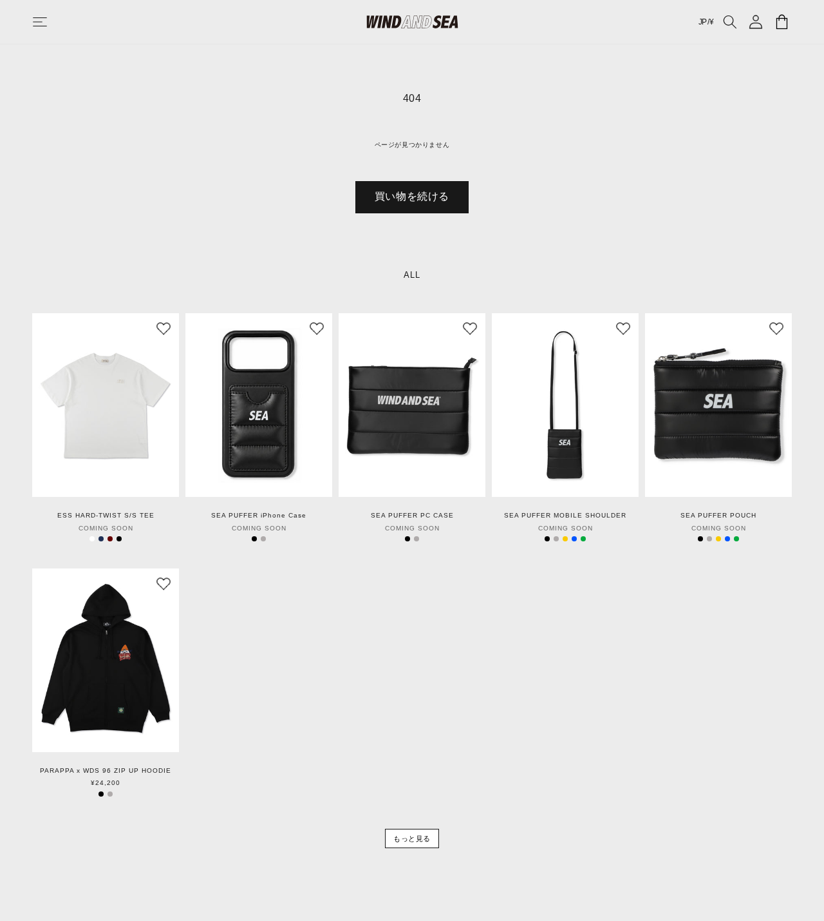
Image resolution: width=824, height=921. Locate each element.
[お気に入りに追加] (163, 328)
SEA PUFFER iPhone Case (258, 515)
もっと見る (412, 838)
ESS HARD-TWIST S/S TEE (105, 515)
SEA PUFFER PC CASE (412, 515)
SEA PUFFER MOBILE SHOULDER (565, 515)
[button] (53, 22)
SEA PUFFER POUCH (718, 515)
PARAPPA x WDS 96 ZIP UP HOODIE (105, 771)
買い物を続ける (412, 196)
